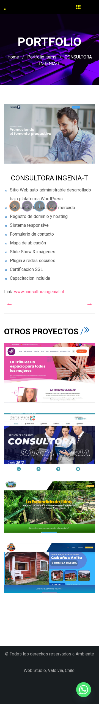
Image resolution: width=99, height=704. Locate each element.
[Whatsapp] (83, 689)
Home (13, 57)
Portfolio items (41, 57)
